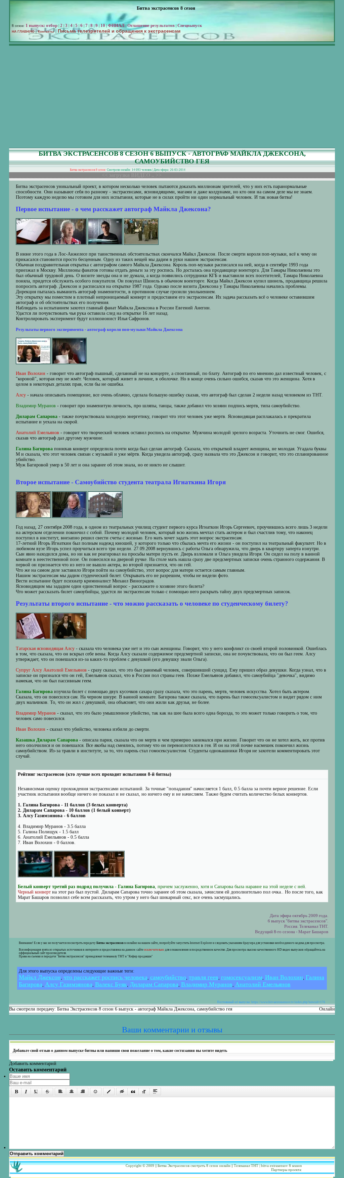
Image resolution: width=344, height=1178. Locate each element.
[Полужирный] (16, 1091)
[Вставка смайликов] (95, 1091)
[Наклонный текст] (26, 1091)
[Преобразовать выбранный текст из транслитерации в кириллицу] (144, 1091)
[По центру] (71, 1091)
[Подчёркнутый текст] (36, 1091)
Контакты (46, 31)
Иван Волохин (284, 977)
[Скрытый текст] (122, 1091)
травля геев (203, 977)
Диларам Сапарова (154, 984)
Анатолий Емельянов (263, 984)
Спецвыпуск (189, 25)
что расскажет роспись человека (105, 977)
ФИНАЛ (116, 25)
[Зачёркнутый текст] (47, 1091)
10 (102, 25)
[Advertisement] (172, 97)
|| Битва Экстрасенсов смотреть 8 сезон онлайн (192, 1166)
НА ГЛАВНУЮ (23, 31)
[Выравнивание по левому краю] (60, 1091)
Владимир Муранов (206, 984)
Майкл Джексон (40, 977)
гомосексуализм (241, 977)
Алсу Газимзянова (68, 984)
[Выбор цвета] (109, 1091)
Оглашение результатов (151, 25)
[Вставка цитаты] (133, 1091)
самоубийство (168, 977)
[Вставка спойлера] (155, 1091)
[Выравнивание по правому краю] (82, 1091)
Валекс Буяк (111, 984)
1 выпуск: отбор (41, 25)
